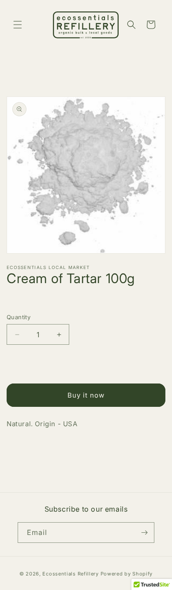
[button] (17, 24)
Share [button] (24, 450)
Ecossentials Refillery (70, 574)
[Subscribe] (144, 532)
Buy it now (86, 395)
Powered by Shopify (127, 574)
